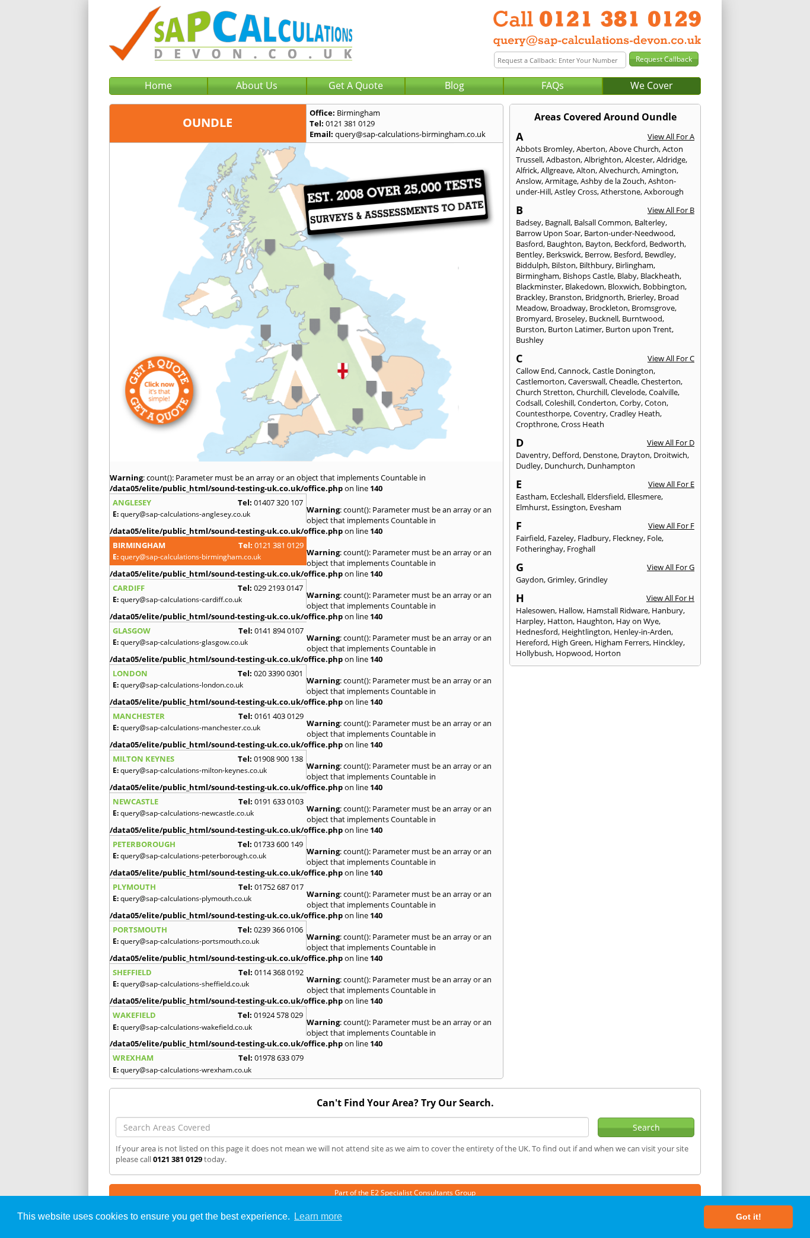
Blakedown (584, 286)
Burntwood (642, 318)
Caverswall (586, 381)
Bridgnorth (604, 297)
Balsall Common (602, 222)
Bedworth (666, 243)
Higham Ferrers (622, 642)
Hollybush (534, 653)
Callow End (535, 370)
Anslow (528, 181)
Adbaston (563, 159)
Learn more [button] (318, 1216)
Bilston (563, 265)
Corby (630, 402)
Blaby (627, 275)
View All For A (671, 136)
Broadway (568, 308)
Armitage (561, 181)
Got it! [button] (748, 1216)
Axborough (664, 191)
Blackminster (539, 286)
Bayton (598, 243)
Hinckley (668, 642)
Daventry (532, 455)
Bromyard (533, 318)
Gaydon (530, 579)
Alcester (639, 159)
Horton (608, 653)
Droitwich (670, 455)
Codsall (528, 402)
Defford (565, 455)
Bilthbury (595, 265)
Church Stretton (544, 392)
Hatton (560, 621)
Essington (568, 507)
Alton (585, 170)
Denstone (600, 455)
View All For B (671, 210)
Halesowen (535, 610)
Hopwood (573, 653)
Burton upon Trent (638, 329)
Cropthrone (536, 424)
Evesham (605, 507)
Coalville (663, 392)
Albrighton (602, 159)
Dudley (528, 465)
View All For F (671, 525)
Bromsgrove (653, 308)
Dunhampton (611, 465)
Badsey (528, 222)
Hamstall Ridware (617, 610)
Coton (656, 402)
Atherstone (620, 191)
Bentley (529, 254)
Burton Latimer (575, 329)
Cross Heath (582, 424)
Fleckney (628, 538)
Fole (654, 538)
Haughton (594, 621)
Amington (659, 170)
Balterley (649, 222)
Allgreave (557, 170)
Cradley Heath (635, 413)
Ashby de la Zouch (613, 181)
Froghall (581, 548)
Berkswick (563, 254)
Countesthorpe (543, 413)
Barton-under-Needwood (629, 233)
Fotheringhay (539, 548)
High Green (571, 642)
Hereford (532, 642)
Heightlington (586, 631)
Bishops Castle (588, 275)
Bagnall (557, 222)
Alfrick (526, 170)
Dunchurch (563, 465)
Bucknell (603, 318)
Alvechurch (618, 170)
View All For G (670, 567)
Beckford (630, 243)
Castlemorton (540, 381)
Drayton (635, 455)
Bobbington (664, 286)
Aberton (590, 149)
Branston (565, 297)
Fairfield (530, 538)
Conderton (597, 402)
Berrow (597, 254)
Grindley (593, 579)
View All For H (670, 598)
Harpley (530, 621)
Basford (529, 243)
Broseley (570, 318)
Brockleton (608, 308)
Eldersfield (605, 496)
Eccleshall (566, 496)
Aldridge (670, 159)
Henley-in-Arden (642, 631)
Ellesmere (644, 496)
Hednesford (537, 631)
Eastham (531, 496)
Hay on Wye (637, 621)
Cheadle (623, 381)
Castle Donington (622, 370)
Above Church (634, 149)
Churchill (591, 392)
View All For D (670, 442)
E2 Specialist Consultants (412, 1193)
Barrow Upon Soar (548, 233)
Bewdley (659, 254)
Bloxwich (623, 286)
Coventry (589, 413)
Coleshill (559, 402)
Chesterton (661, 381)
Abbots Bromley (544, 149)
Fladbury (593, 538)
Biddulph (532, 265)
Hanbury (667, 610)
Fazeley (561, 538)
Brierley (640, 297)
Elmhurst (532, 507)
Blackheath (660, 275)
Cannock (573, 370)
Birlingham (634, 265)
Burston (530, 329)
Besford (627, 254)
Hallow (571, 610)
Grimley (561, 579)
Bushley (530, 340)
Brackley (531, 297)
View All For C (671, 358)
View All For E (671, 484)
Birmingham (537, 275)
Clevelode (628, 392)
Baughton (564, 243)
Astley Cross (575, 191)
